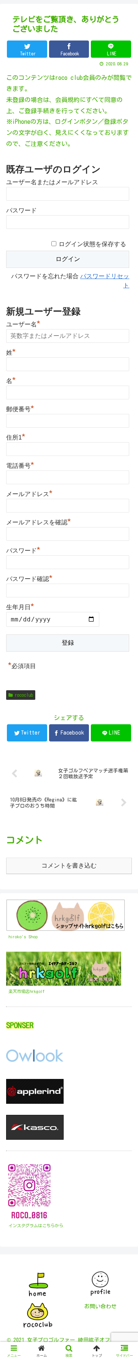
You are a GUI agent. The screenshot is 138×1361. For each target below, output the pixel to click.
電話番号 (20, 465)
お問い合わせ (100, 1306)
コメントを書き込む (69, 865)
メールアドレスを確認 (38, 521)
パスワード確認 (29, 578)
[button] (123, 892)
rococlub (24, 695)
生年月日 (20, 607)
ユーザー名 (23, 323)
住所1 (15, 436)
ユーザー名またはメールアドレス (52, 182)
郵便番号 (20, 408)
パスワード (21, 210)
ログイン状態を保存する (92, 244)
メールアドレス (29, 493)
